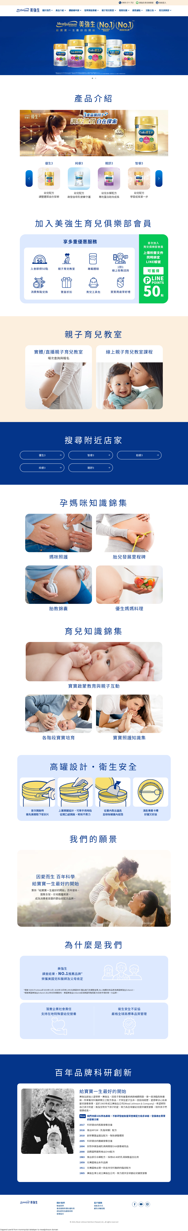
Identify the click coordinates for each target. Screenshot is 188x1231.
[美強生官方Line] (147, 1204)
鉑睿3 (139, 455)
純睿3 (42, 467)
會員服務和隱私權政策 (66, 1208)
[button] (92, 78)
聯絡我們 (60, 1205)
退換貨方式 (98, 1205)
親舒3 (90, 467)
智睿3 (90, 455)
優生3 (42, 455)
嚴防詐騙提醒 (99, 1208)
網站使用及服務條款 (65, 1211)
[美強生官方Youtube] (141, 1204)
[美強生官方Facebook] (134, 1204)
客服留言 (60, 1213)
